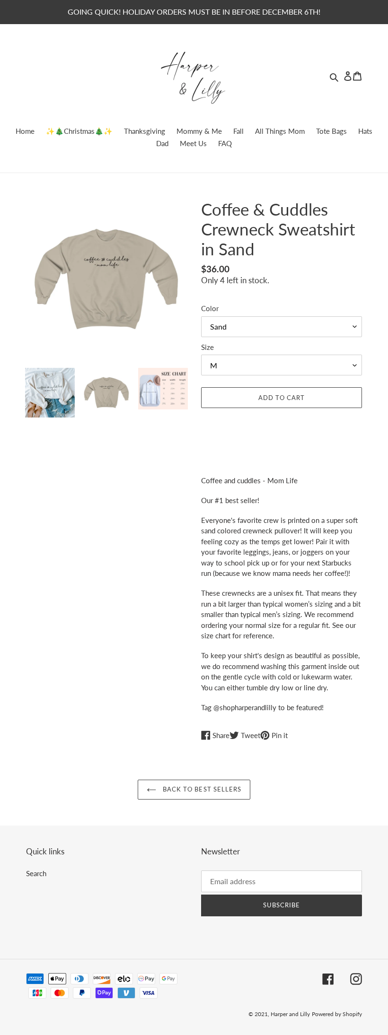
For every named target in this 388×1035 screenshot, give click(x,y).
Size (207, 347)
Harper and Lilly (290, 1014)
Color (210, 308)
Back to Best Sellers (201, 789)
